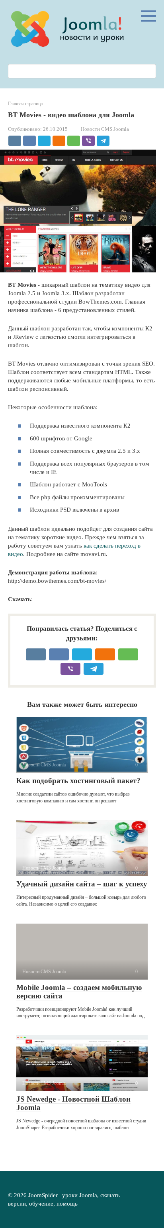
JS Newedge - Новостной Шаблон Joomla (73, 1103)
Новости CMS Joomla (105, 129)
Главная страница (25, 103)
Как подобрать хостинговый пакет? (78, 780)
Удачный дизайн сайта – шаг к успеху (81, 884)
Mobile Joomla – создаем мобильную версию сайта (79, 991)
